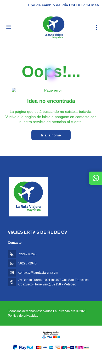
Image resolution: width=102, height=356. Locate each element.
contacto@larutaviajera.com (38, 272)
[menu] (96, 28)
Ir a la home (51, 135)
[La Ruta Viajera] (28, 196)
